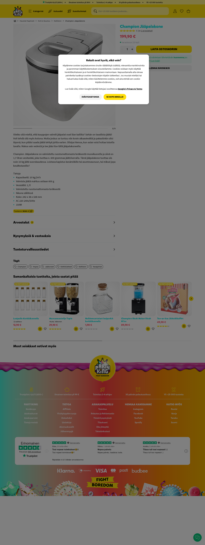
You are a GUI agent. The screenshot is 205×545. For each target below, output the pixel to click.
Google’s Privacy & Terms (130, 88)
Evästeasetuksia (90, 97)
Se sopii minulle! (114, 97)
